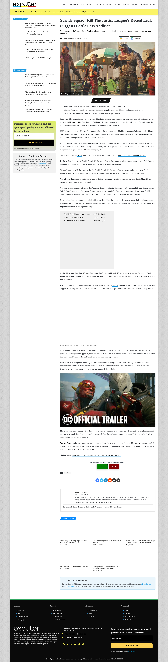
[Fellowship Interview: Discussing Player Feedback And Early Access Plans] (18, 94)
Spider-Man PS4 (73, 122)
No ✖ (114, 467)
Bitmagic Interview (37, 12)
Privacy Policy (57, 611)
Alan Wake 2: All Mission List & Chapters (74, 566)
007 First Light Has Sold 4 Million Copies (38, 58)
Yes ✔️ (102, 467)
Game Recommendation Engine (54, 12)
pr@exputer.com (81, 635)
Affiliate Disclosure (59, 620)
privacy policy (35, 148)
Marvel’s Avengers (91, 150)
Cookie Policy (57, 614)
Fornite (115, 285)
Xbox (94, 12)
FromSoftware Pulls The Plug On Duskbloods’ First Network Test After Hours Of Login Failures (40, 43)
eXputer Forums (146, 585)
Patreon (91, 617)
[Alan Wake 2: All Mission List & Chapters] (75, 556)
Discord (127, 614)
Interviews (86, 4)
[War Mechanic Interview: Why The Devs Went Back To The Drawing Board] (18, 86)
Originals (73, 4)
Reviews (107, 4)
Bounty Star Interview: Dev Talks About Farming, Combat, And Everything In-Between (38, 103)
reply (138, 443)
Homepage (21, 620)
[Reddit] (110, 480)
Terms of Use (57, 617)
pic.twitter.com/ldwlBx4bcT (74, 221)
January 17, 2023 (100, 221)
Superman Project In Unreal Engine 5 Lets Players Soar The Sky (96, 455)
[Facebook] (97, 480)
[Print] (118, 480)
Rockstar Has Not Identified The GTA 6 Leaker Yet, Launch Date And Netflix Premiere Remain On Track (40, 25)
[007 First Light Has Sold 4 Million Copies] (18, 60)
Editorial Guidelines (24, 617)
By (61, 38)
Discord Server (69, 587)
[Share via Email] (114, 480)
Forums (126, 4)
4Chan (85, 273)
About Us (21, 611)
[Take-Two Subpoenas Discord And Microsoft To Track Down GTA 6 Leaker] (18, 51)
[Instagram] (79, 645)
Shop (90, 614)
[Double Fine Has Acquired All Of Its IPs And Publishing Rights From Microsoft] (18, 77)
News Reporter (79, 494)
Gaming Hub (93, 611)
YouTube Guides (130, 617)
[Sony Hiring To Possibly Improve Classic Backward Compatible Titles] (75, 530)
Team (19, 614)
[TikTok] (83, 645)
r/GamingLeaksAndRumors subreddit (132, 155)
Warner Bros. (65, 443)
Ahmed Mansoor (67, 38)
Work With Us (129, 620)
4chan (79, 155)
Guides (97, 4)
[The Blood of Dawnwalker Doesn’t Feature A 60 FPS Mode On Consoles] (18, 34)
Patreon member (42, 164)
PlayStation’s (86, 12)
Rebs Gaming (67, 472)
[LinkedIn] (106, 480)
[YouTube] (75, 645)
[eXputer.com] (25, 4)
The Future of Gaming (73, 12)
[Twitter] (102, 480)
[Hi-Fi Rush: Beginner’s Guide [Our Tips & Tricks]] (108, 530)
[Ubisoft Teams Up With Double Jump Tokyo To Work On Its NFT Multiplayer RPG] (140, 530)
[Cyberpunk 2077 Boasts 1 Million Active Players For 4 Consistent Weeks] (108, 556)
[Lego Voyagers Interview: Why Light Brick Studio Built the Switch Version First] (18, 112)
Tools (116, 4)
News (62, 4)
